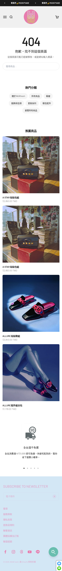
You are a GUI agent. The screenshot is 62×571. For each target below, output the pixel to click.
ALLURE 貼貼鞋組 (11, 336)
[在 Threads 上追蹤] (21, 552)
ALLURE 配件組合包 (12, 405)
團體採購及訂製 (11, 536)
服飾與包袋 (16, 103)
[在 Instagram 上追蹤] (13, 552)
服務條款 (7, 514)
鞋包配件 (47, 103)
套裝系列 (32, 103)
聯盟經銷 (7, 541)
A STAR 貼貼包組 (11, 197)
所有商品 (35, 96)
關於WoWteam (18, 96)
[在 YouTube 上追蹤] (30, 552)
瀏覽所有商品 (31, 110)
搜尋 (53, 66)
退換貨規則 (8, 525)
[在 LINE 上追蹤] (38, 552)
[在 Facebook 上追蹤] (5, 552)
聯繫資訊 (7, 530)
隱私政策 (7, 519)
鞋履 (48, 96)
